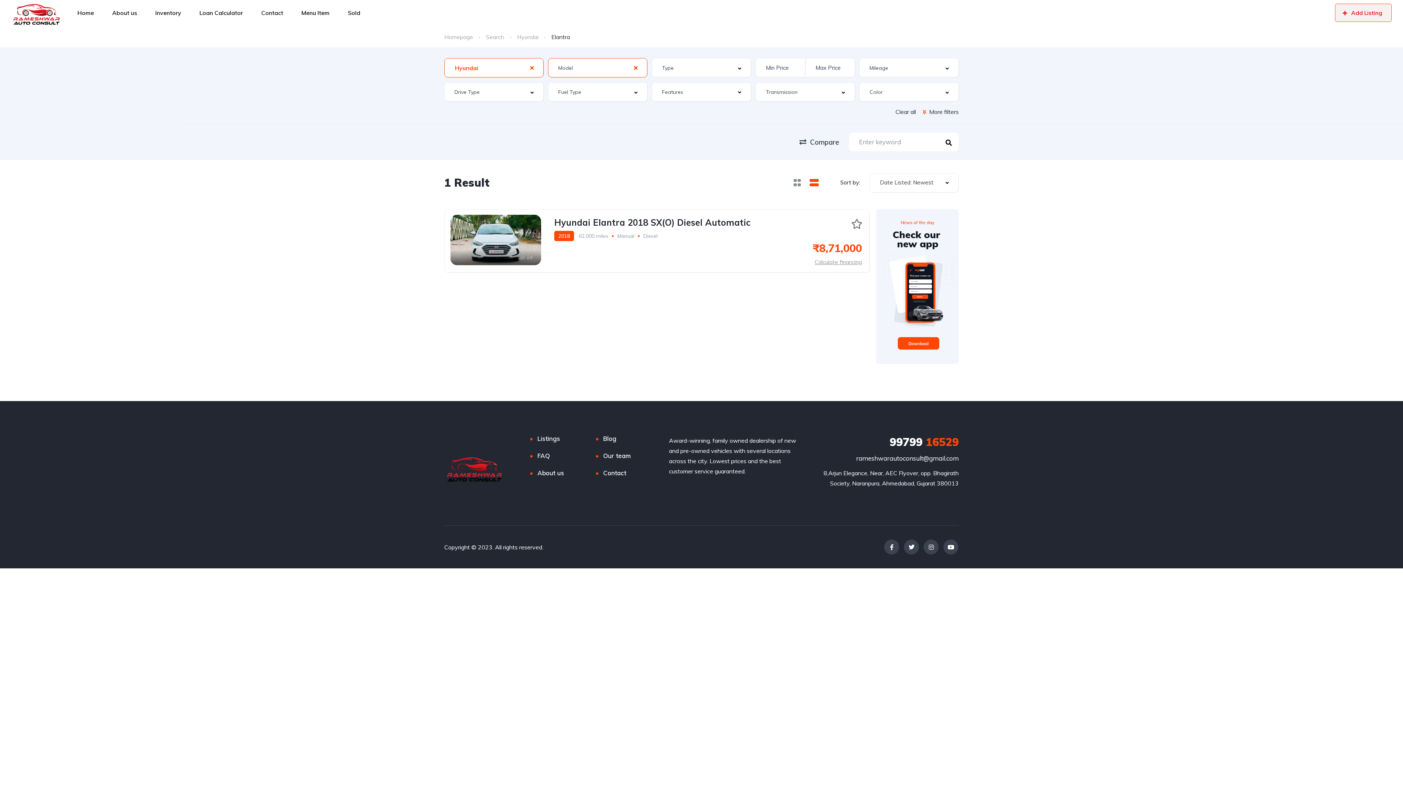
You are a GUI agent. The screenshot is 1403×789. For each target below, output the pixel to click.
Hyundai (528, 37)
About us (550, 473)
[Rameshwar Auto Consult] (36, 12)
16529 (924, 442)
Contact (614, 473)
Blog (609, 438)
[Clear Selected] (532, 68)
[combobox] (494, 67)
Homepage (458, 37)
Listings (548, 438)
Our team (617, 456)
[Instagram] (931, 547)
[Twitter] (911, 547)
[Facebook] (891, 547)
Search (495, 37)
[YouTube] (950, 547)
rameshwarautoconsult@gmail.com (907, 458)
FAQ (543, 456)
